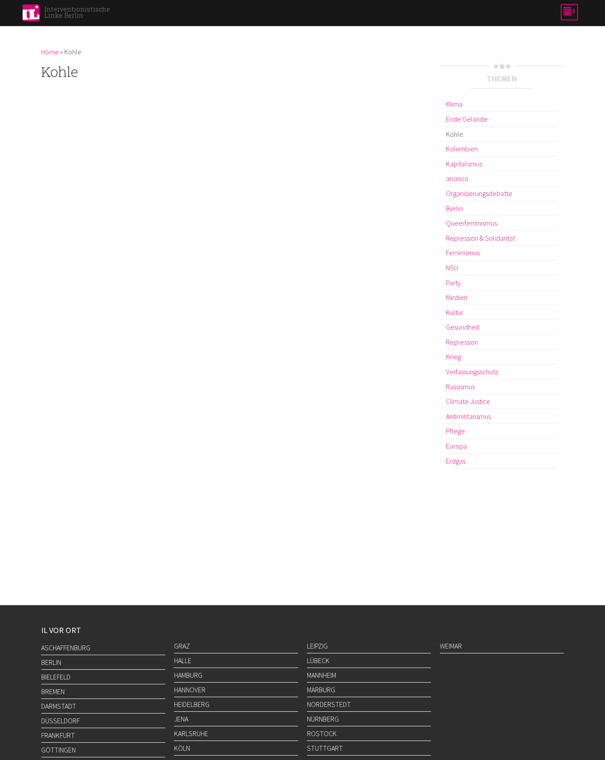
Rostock (322, 733)
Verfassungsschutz (472, 371)
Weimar (451, 645)
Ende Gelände (467, 119)
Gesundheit (462, 326)
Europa (456, 445)
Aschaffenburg (65, 647)
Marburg (321, 689)
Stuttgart (325, 748)
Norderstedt (329, 704)
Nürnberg (323, 718)
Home (50, 51)
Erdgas (455, 461)
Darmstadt (58, 706)
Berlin (454, 208)
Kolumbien (462, 148)
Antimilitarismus (468, 416)
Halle (182, 660)
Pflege (455, 430)
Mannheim (321, 675)
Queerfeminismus (471, 223)
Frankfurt (58, 735)
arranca (457, 178)
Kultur (454, 312)
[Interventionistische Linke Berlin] (31, 15)
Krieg (453, 356)
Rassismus (460, 386)
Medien (456, 297)
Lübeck (318, 660)
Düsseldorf (60, 720)
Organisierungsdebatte (479, 193)
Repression (462, 342)
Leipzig (317, 645)
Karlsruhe (191, 733)
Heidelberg (191, 704)
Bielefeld (55, 676)
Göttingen (58, 749)
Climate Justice (468, 401)
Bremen (53, 691)
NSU (452, 267)
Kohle (454, 134)
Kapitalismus (464, 163)
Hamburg (188, 675)
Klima (454, 104)
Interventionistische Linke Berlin (77, 12)
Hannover (190, 689)
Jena (181, 718)
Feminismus (463, 252)
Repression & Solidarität (480, 238)
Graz (182, 645)
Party (453, 282)
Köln (182, 748)
